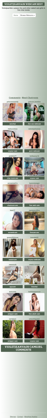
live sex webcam (34, 124)
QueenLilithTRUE (12, 237)
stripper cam (12, 314)
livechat (34, 286)
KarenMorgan (34, 183)
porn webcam (34, 151)
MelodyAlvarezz (34, 129)
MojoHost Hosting (30, 416)
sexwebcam (12, 232)
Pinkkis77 (12, 156)
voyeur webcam (34, 259)
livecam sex (34, 232)
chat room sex (12, 178)
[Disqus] (23, 381)
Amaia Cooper (34, 264)
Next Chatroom (30, 97)
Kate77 (12, 210)
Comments (14, 97)
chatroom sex (12, 205)
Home (16, 15)
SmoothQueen (34, 319)
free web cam (34, 205)
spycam (13, 286)
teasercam (13, 259)
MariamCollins (34, 210)
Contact (20, 416)
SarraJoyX (12, 319)
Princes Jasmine (34, 101)
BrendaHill (34, 237)
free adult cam (34, 314)
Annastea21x (13, 183)
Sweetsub (12, 264)
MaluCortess (12, 129)
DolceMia (12, 291)
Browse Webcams (27, 15)
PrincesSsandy (12, 101)
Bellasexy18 (34, 156)
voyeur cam (12, 151)
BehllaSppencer (34, 291)
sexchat (13, 124)
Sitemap (13, 416)
